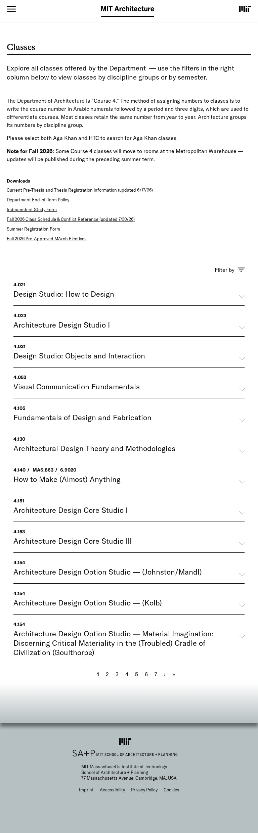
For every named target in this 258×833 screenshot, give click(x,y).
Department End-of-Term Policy (38, 199)
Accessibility (112, 789)
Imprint (86, 789)
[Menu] (11, 9)
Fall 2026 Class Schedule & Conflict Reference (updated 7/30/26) (71, 219)
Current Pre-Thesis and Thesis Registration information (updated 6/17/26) (80, 190)
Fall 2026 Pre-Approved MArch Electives (47, 238)
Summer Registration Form (33, 229)
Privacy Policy (144, 789)
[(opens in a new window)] (245, 8)
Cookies (171, 789)
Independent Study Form (32, 209)
